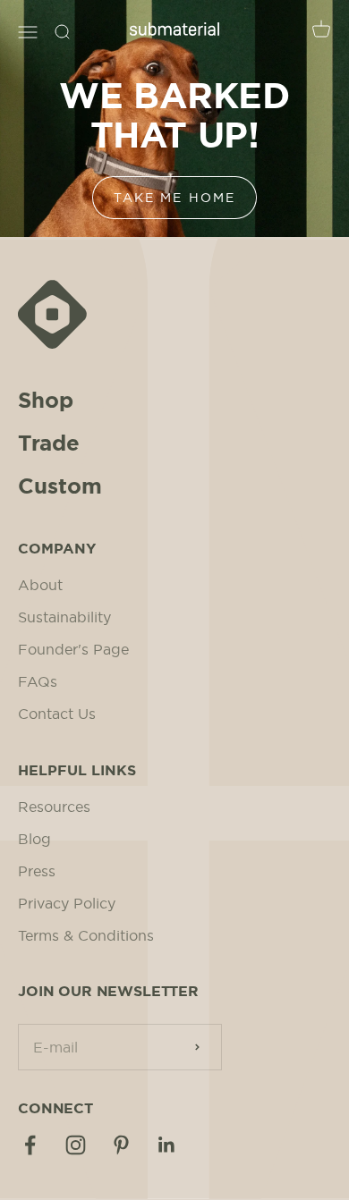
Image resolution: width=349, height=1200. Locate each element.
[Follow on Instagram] (76, 1145)
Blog (34, 839)
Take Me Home (174, 198)
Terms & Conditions (86, 935)
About (40, 585)
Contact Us (57, 714)
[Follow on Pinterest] (121, 1145)
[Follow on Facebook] (30, 1145)
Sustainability (64, 617)
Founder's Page (73, 649)
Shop (45, 400)
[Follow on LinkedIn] (167, 1145)
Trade (49, 443)
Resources (54, 806)
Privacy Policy (66, 903)
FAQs (37, 681)
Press (36, 871)
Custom (60, 486)
